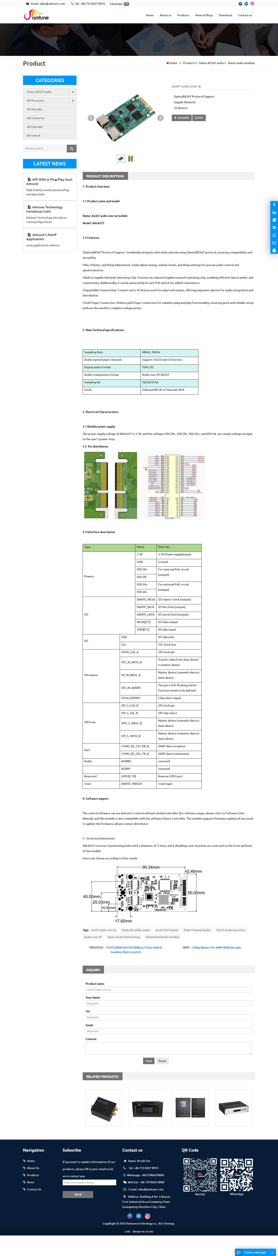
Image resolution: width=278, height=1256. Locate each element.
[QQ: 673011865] (274, 250)
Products (183, 15)
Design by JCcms (143, 1231)
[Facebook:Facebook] (274, 204)
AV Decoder (35, 109)
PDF (200, 118)
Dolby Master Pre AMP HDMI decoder (217, 947)
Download (225, 15)
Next (160, 118)
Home (150, 15)
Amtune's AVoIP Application (41, 236)
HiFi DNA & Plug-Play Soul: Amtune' (49, 181)
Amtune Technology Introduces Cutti (44, 209)
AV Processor (35, 100)
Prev (91, 118)
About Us (33, 1168)
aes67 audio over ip (103, 930)
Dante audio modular (241, 63)
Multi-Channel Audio (197, 930)
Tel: (88, 1011)
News (30, 1182)
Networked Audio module (162, 937)
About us (165, 15)
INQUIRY (183, 118)
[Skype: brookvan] (274, 227)
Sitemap (168, 1223)
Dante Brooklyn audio (136, 930)
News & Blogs (204, 15)
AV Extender (35, 127)
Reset (162, 1061)
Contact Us (34, 1189)
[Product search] (72, 148)
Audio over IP (93, 937)
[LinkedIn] (274, 212)
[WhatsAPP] (274, 235)
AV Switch (33, 135)
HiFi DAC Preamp (233, 1130)
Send (149, 1061)
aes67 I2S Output (167, 930)
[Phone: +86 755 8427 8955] (274, 220)
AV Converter (36, 118)
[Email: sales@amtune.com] (274, 242)
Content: (91, 1039)
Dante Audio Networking (123, 937)
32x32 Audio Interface (230, 930)
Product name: (95, 984)
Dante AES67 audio (211, 63)
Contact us (245, 15)
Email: (90, 1025)
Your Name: (93, 997)
